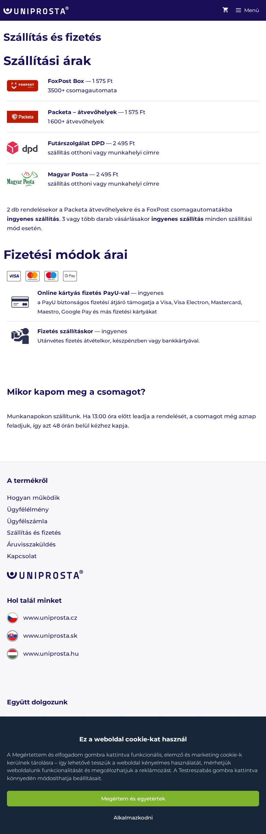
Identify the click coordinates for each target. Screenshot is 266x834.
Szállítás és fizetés (34, 532)
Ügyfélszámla (27, 521)
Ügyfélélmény (28, 509)
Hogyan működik (33, 497)
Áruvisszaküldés (31, 544)
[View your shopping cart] (225, 10)
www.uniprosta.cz (50, 617)
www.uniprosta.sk (50, 635)
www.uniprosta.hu (51, 653)
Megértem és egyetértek (133, 798)
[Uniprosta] (36, 10)
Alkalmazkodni (133, 817)
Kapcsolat (22, 556)
